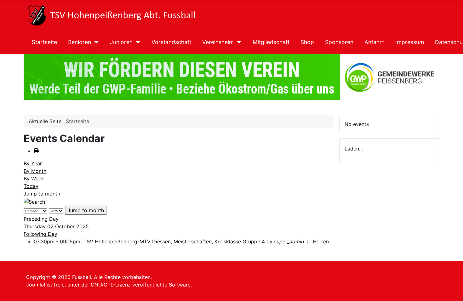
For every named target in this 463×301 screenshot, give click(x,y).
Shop (307, 42)
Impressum (409, 42)
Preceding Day (41, 219)
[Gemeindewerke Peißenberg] (231, 77)
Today (31, 186)
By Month (35, 171)
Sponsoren (339, 42)
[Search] (34, 201)
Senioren (79, 42)
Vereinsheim (218, 42)
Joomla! (35, 284)
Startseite (44, 42)
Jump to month (42, 193)
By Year (33, 163)
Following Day (40, 234)
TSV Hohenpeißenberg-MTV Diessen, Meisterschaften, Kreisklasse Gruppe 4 (174, 241)
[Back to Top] (452, 289)
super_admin (289, 241)
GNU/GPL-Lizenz (111, 284)
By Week (34, 178)
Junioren (121, 42)
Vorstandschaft (171, 42)
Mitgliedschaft (271, 42)
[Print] (36, 151)
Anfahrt (374, 42)
